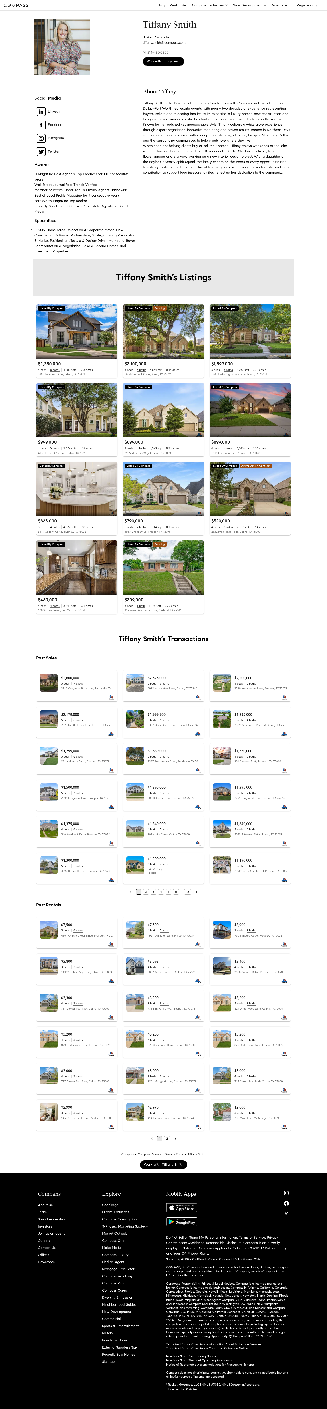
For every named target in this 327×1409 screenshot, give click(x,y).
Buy (162, 5)
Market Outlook (114, 1233)
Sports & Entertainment (120, 1326)
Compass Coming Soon (120, 1219)
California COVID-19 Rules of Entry (260, 1248)
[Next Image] (112, 331)
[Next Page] (196, 892)
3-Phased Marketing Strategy (125, 1226)
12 (187, 892)
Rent (173, 5)
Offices (43, 1255)
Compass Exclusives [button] (208, 5)
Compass (127, 1154)
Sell (185, 5)
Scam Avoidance (191, 1243)
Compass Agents (149, 1154)
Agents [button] (277, 5)
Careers (44, 1240)
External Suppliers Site (119, 1347)
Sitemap (108, 1361)
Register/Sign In (310, 5)
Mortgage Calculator (118, 1269)
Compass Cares (114, 1290)
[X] (286, 1213)
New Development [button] (248, 5)
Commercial (111, 1319)
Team (42, 1212)
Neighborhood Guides (119, 1304)
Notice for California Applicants (206, 1248)
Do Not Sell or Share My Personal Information (201, 1237)
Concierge (110, 1205)
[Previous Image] (41, 331)
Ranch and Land (115, 1340)
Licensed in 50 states (182, 1389)
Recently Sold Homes (118, 1354)
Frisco (180, 1154)
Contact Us (47, 1248)
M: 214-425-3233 (155, 52)
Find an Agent (113, 1262)
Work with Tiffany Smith (163, 61)
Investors (45, 1226)
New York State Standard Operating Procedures (199, 1360)
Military (107, 1333)
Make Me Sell (112, 1248)
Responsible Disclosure (224, 1243)
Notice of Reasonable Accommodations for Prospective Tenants (210, 1365)
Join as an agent (51, 1233)
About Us (45, 1205)
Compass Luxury (115, 1255)
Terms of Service (252, 1237)
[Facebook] (286, 1202)
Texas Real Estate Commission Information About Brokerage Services (213, 1344)
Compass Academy (117, 1276)
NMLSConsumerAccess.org (240, 1385)
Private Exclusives (115, 1212)
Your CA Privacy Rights (191, 1253)
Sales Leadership (51, 1219)
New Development (116, 1312)
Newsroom (46, 1262)
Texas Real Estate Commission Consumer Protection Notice (207, 1348)
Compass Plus (113, 1283)
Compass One (113, 1240)
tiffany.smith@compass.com (164, 42)
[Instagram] (286, 1192)
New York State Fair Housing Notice (191, 1356)
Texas (168, 1154)
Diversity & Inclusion (117, 1297)
